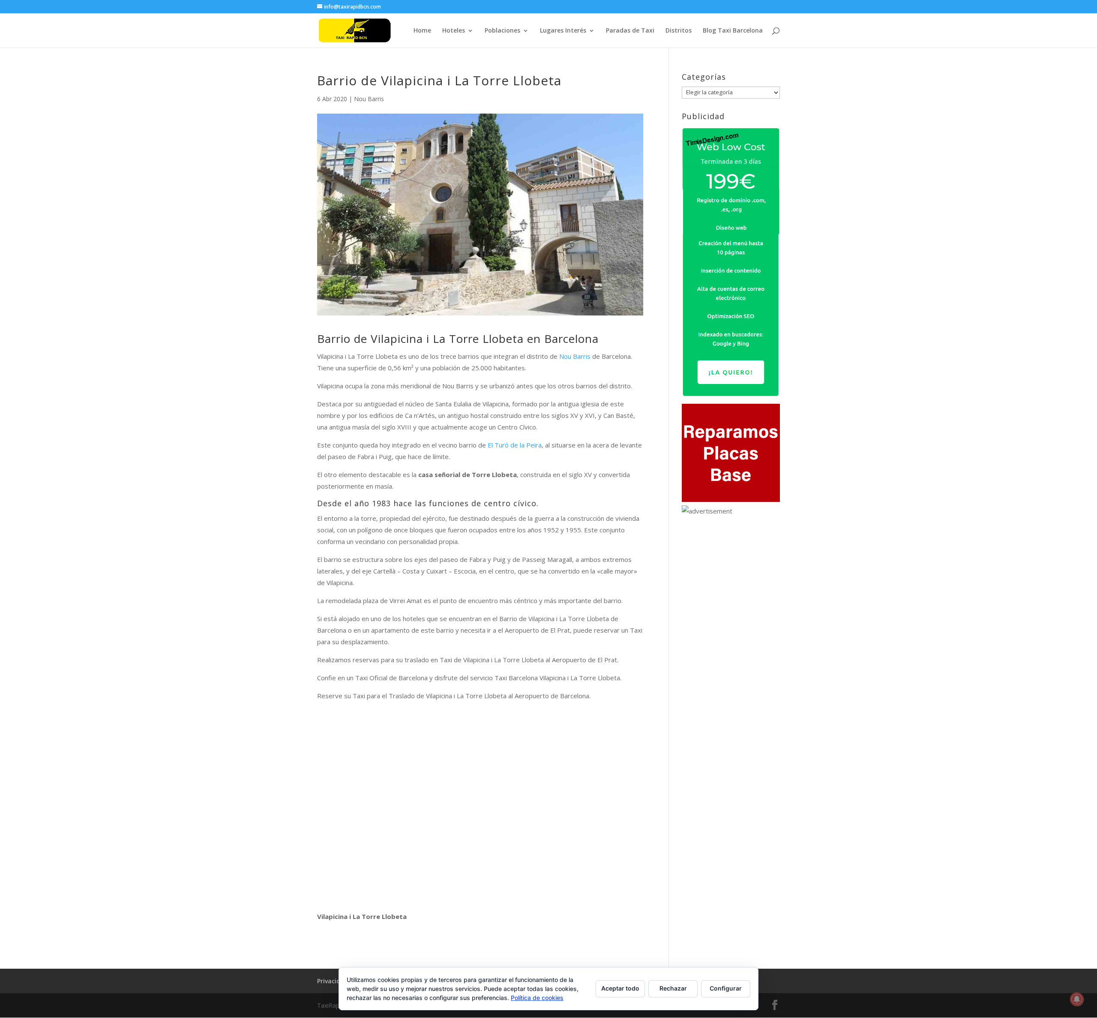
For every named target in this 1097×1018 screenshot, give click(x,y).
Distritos (678, 30)
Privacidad (332, 981)
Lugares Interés (563, 30)
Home (422, 30)
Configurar (726, 988)
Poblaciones (502, 30)
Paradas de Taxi (630, 30)
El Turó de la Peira (515, 445)
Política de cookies (537, 997)
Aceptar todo (620, 988)
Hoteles (453, 30)
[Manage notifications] (1077, 999)
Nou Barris (369, 99)
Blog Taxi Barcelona (733, 30)
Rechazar (673, 988)
